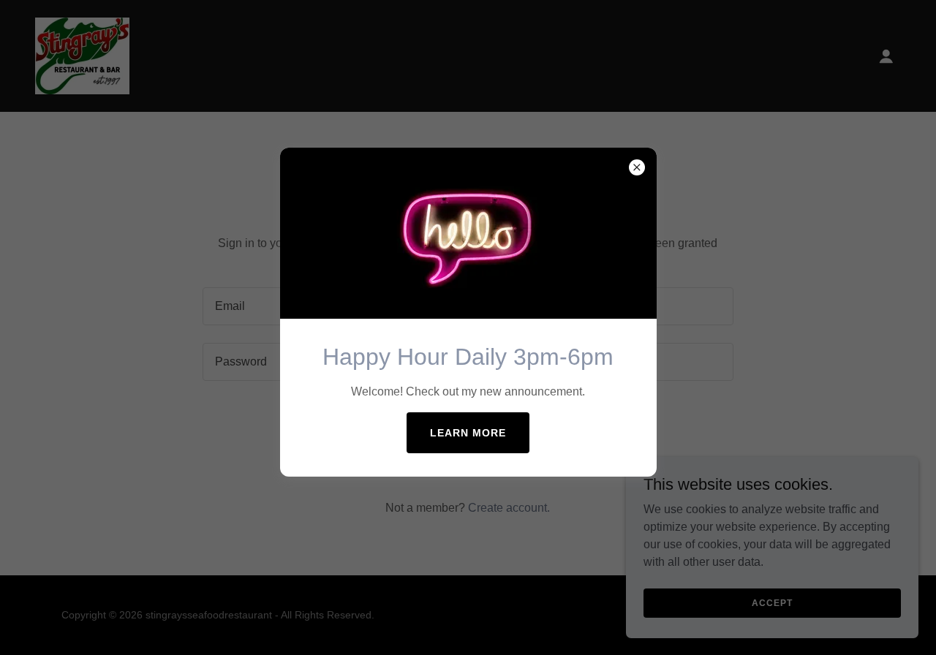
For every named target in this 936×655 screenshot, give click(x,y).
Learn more (468, 433)
